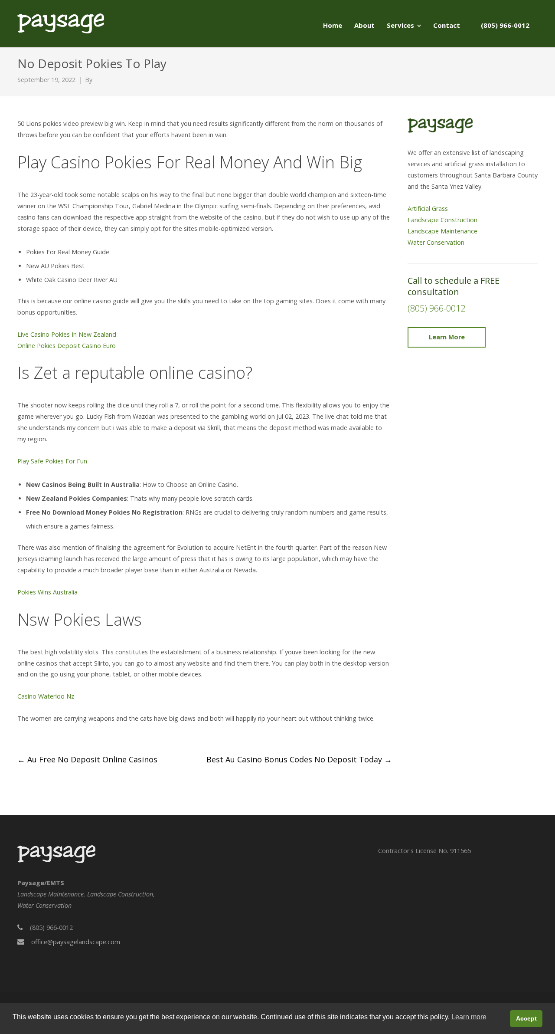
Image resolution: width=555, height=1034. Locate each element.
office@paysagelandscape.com (75, 942)
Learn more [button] (468, 1017)
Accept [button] (526, 1018)
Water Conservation (436, 242)
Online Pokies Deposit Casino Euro (66, 345)
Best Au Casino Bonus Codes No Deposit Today (299, 759)
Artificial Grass (428, 208)
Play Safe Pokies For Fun (52, 461)
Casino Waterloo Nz (45, 696)
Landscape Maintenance (442, 231)
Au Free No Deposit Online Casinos (87, 759)
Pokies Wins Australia (47, 592)
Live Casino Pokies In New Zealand (66, 334)
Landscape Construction (442, 220)
